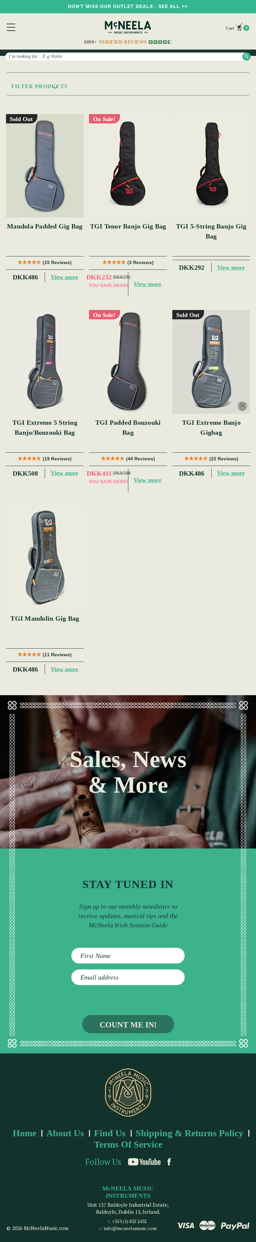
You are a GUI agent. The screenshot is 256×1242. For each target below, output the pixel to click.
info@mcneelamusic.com (130, 1228)
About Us (65, 1133)
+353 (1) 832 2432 (129, 1221)
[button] (128, 86)
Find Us (110, 1133)
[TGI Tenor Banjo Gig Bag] (128, 166)
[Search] (246, 56)
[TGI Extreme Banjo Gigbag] (211, 362)
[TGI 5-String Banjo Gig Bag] (211, 166)
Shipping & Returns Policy (189, 1133)
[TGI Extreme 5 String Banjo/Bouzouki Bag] (45, 362)
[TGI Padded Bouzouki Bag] (128, 362)
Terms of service (128, 1144)
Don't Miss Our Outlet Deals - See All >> (128, 6)
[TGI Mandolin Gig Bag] (45, 558)
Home (24, 1133)
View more (64, 277)
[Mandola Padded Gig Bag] (45, 166)
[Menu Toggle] (11, 27)
